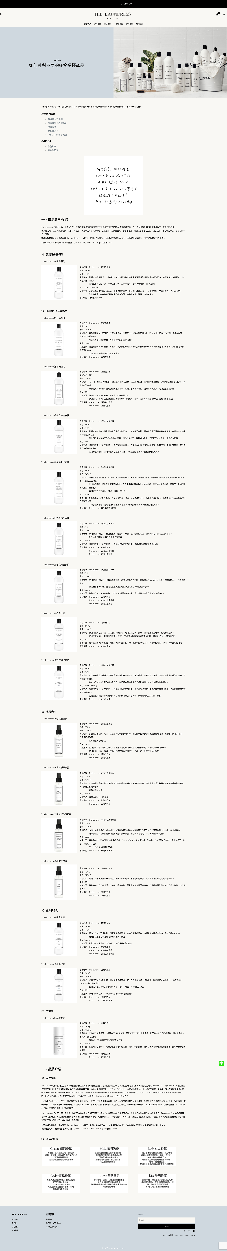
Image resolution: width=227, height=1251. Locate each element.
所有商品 (87, 24)
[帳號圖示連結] (224, 14)
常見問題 (139, 24)
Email (140, 1215)
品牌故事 (52, 146)
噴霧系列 (52, 127)
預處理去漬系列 (55, 119)
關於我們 (107, 24)
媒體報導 (119, 24)
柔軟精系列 (53, 131)
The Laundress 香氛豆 (57, 134)
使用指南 (97, 24)
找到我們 (129, 24)
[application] (112, 24)
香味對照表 (53, 150)
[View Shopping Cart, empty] (218, 14)
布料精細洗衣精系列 (57, 123)
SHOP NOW (126, 4)
